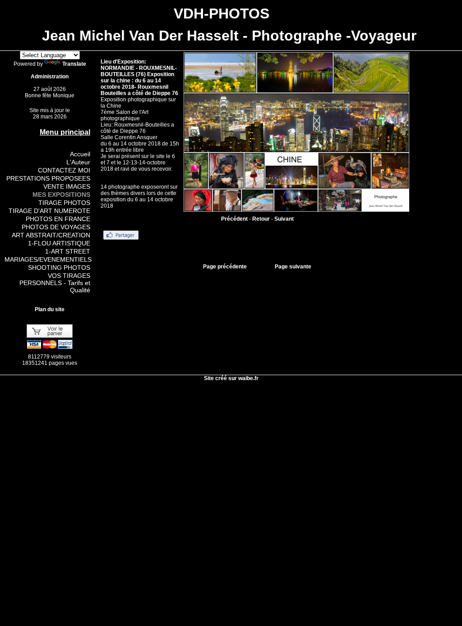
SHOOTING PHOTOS (59, 267)
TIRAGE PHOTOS (64, 202)
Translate (74, 64)
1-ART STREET (67, 251)
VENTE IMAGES (66, 186)
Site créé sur (231, 378)
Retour (261, 219)
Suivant (284, 219)
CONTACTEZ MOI (64, 170)
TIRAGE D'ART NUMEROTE (49, 210)
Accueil (80, 154)
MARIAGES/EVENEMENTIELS (48, 259)
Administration (50, 76)
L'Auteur (78, 162)
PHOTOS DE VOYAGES (56, 227)
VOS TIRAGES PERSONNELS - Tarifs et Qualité (54, 283)
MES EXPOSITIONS (61, 194)
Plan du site (50, 309)
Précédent (234, 219)
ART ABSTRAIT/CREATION (51, 235)
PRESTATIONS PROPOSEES (48, 178)
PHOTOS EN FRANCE (58, 218)
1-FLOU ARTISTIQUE (59, 243)
